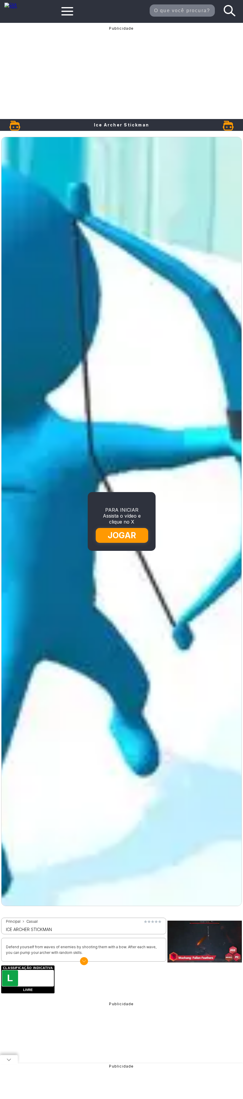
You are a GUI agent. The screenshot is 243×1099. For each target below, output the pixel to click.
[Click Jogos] (13, 7)
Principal (13, 921)
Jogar (122, 535)
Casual (32, 921)
